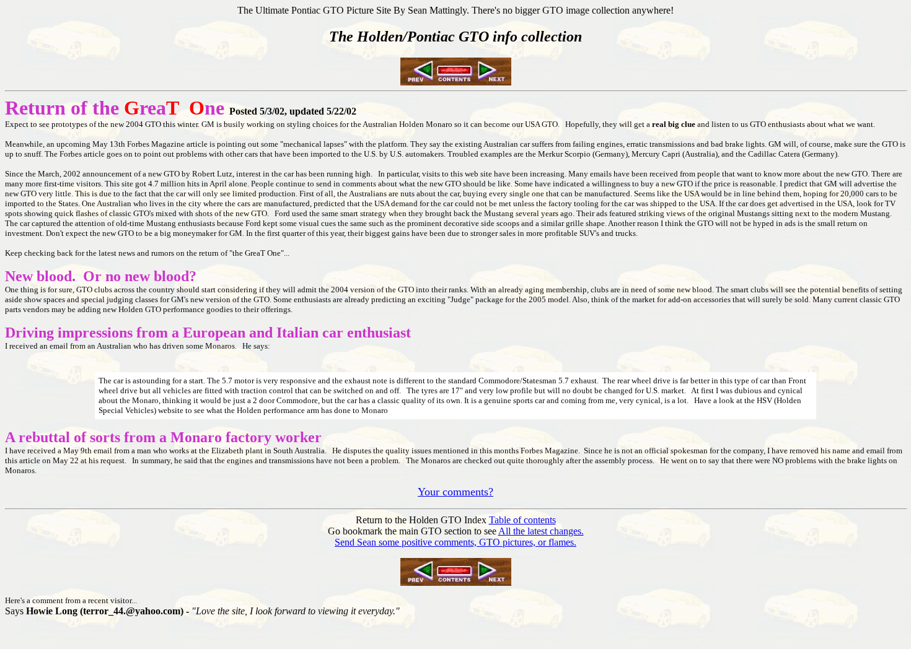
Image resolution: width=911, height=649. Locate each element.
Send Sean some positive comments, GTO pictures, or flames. (455, 542)
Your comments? (455, 492)
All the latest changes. (541, 531)
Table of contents (522, 520)
